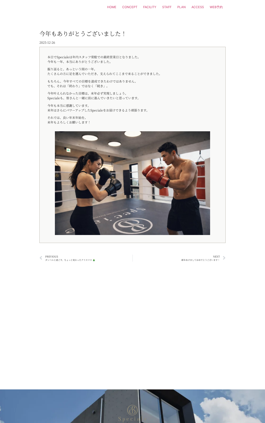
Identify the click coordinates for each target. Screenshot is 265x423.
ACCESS (197, 7)
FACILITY (149, 7)
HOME (111, 7)
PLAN (181, 7)
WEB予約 (216, 7)
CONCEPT (129, 7)
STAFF (166, 7)
